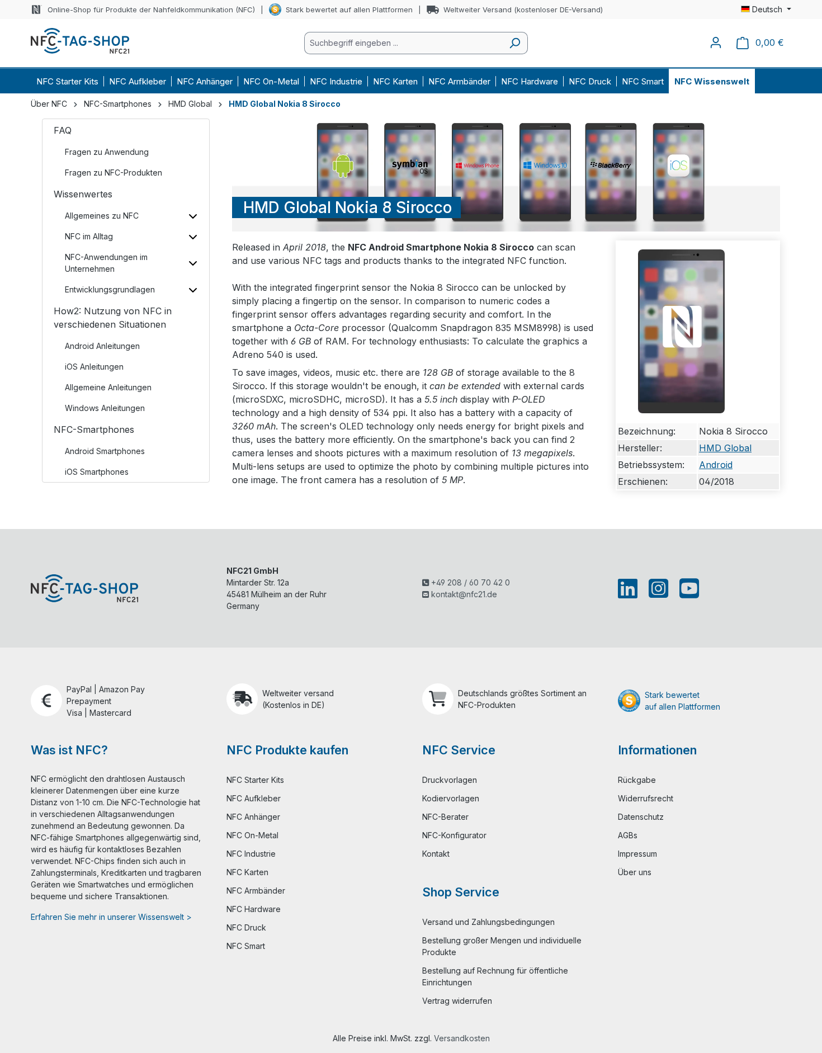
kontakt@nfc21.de (463, 594)
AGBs (627, 835)
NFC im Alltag (89, 236)
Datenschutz (641, 816)
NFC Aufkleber (253, 798)
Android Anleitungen (102, 346)
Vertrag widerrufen (457, 1000)
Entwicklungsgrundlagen (110, 289)
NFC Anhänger (253, 816)
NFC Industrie (251, 853)
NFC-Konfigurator (454, 835)
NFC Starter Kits (255, 780)
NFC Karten (247, 872)
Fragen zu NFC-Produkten (113, 172)
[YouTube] (687, 588)
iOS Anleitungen (94, 366)
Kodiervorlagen (450, 798)
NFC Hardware (253, 909)
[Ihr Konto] (715, 42)
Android (716, 464)
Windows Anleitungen (105, 408)
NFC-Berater (445, 816)
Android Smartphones (105, 451)
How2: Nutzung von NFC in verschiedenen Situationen (113, 317)
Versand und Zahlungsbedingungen (488, 922)
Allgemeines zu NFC (102, 215)
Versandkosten (462, 1038)
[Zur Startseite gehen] (80, 41)
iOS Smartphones (97, 471)
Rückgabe (637, 780)
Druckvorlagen (449, 780)
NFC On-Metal (252, 835)
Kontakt (436, 853)
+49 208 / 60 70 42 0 (469, 582)
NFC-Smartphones (94, 429)
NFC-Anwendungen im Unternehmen (106, 262)
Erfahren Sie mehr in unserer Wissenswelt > (111, 917)
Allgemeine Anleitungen (108, 387)
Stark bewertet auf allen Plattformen (349, 9)
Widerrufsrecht (645, 798)
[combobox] (403, 43)
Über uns (634, 872)
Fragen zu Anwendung (107, 152)
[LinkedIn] (630, 588)
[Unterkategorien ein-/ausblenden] (192, 215)
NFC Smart (245, 946)
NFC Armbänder (255, 890)
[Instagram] (658, 588)
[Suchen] (515, 43)
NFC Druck (246, 927)
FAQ (63, 130)
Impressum (637, 853)
